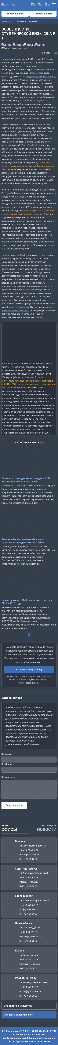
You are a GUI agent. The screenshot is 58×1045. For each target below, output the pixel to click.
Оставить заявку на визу (28, 669)
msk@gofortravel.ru (29, 854)
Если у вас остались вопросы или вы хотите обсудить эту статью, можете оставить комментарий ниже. (29, 679)
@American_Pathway (23, 377)
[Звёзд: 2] (18, 45)
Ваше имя (7, 754)
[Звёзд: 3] (29, 45)
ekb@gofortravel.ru (28, 909)
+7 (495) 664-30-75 (28, 850)
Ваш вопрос (8, 777)
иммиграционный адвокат (15, 310)
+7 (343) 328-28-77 (28, 905)
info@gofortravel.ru (28, 882)
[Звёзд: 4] (40, 45)
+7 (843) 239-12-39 (28, 959)
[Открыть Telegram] (47, 5)
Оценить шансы (43, 13)
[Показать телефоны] (33, 5)
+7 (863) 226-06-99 (28, 987)
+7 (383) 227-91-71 (28, 932)
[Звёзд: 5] (6, 48)
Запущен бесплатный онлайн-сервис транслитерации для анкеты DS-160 (22, 541)
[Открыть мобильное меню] (54, 4)
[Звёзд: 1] (6, 45)
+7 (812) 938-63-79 (28, 877)
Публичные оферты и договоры (33, 1041)
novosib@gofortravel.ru (30, 936)
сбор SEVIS (32, 145)
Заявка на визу (15, 13)
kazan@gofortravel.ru (29, 964)
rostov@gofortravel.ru (30, 991)
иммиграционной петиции (30, 289)
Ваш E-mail (7, 764)
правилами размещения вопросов (26, 733)
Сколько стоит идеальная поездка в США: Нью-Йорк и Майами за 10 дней (26, 480)
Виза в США (6, 21)
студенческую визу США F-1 (40, 76)
